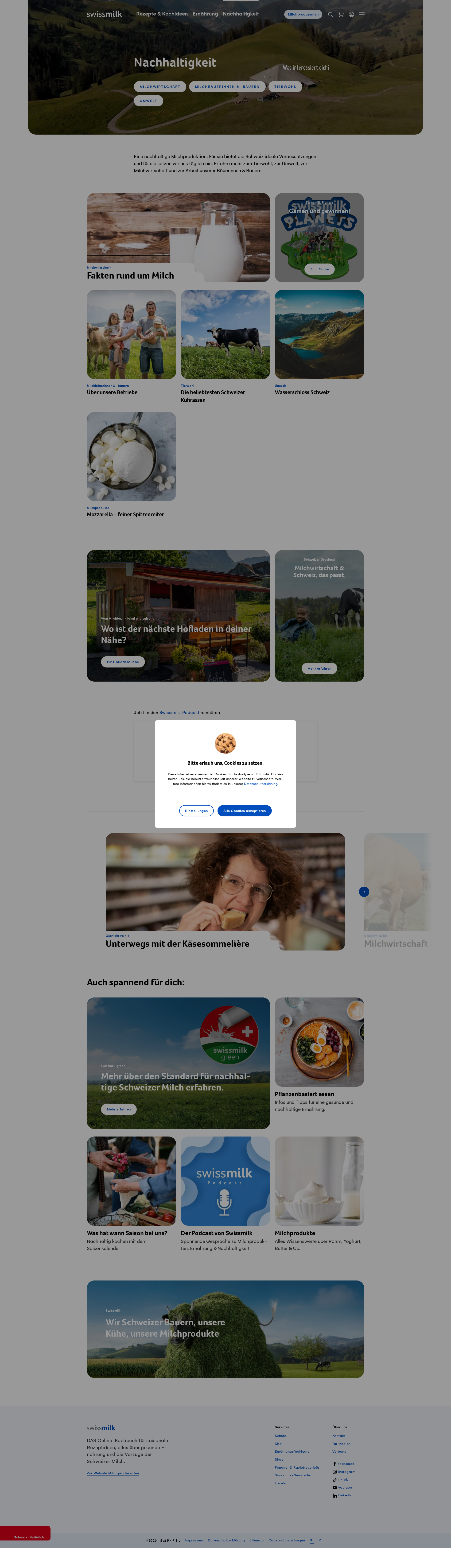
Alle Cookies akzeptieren (244, 811)
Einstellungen (196, 811)
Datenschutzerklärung (260, 784)
